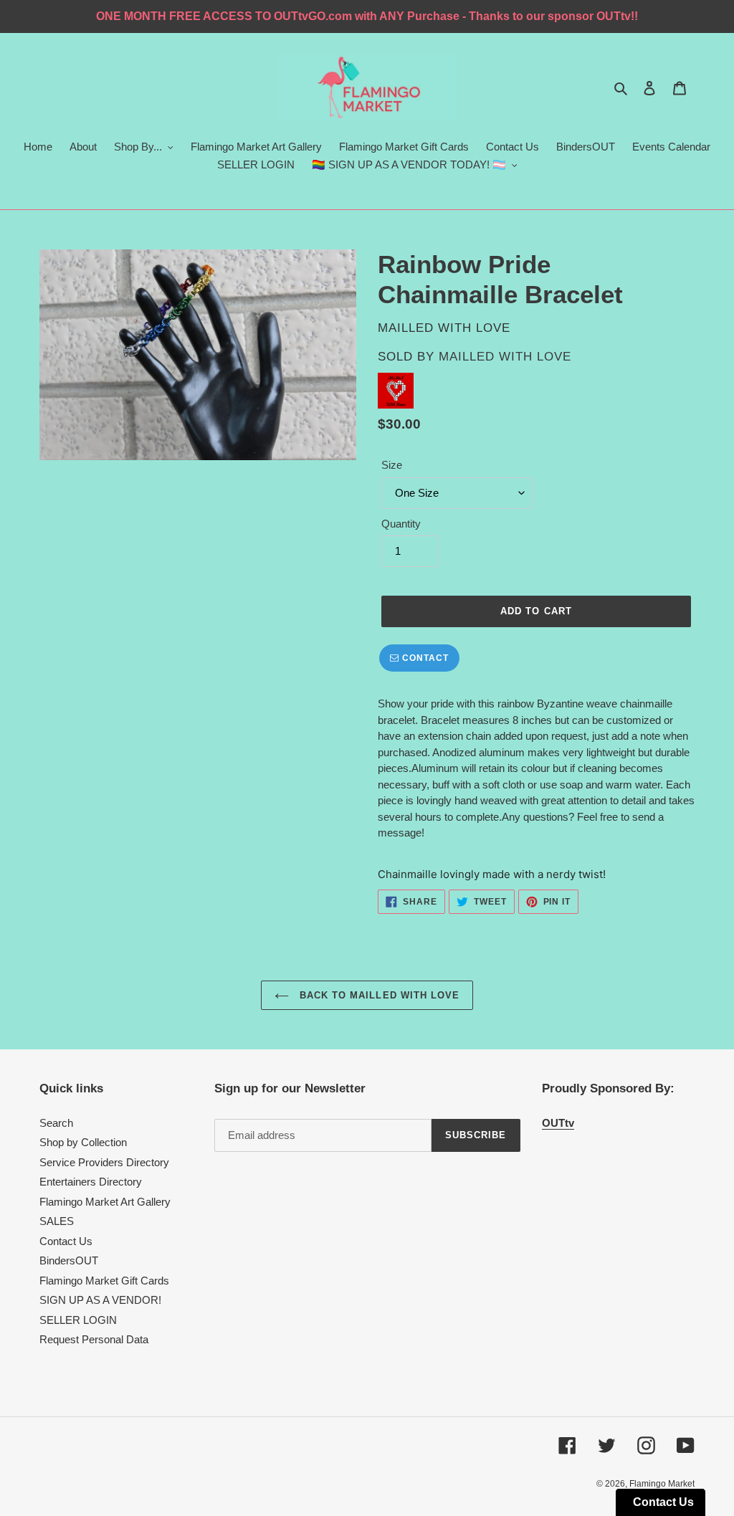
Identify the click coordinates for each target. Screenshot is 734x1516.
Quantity (401, 524)
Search (56, 1123)
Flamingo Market (662, 1484)
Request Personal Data (93, 1339)
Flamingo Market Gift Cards (104, 1280)
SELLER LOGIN (78, 1320)
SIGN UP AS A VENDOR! (100, 1300)
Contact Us (65, 1241)
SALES (56, 1221)
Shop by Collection (83, 1142)
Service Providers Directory (104, 1162)
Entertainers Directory (90, 1182)
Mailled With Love (505, 356)
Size (391, 465)
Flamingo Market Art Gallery (105, 1202)
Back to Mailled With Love (377, 995)
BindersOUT (68, 1260)
